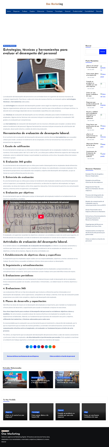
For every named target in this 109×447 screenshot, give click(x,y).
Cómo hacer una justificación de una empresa (92, 126)
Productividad (77, 11)
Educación (40, 11)
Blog (86, 412)
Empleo (32, 11)
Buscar (89, 46)
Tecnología (59, 11)
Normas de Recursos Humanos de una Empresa (23, 356)
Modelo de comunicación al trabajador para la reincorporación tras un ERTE (96, 203)
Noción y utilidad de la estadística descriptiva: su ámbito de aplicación (92, 115)
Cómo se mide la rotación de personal (62, 356)
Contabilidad (89, 11)
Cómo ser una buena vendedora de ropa (92, 94)
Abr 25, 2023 (91, 69)
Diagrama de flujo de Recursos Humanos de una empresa (94, 188)
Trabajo (24, 11)
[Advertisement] (54, 27)
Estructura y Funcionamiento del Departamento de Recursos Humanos (96, 218)
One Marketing (10, 434)
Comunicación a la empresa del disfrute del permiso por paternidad (95, 232)
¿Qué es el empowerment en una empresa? (92, 135)
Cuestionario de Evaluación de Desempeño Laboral (14, 380)
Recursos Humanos (10, 46)
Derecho (99, 11)
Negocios (16, 11)
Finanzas (50, 11)
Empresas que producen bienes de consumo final (92, 104)
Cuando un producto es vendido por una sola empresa (66, 415)
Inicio (9, 11)
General (67, 11)
